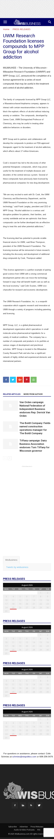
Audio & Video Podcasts (24, 829)
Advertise (24, 826)
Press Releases (37, 826)
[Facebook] (15, 805)
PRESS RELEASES (21, 29)
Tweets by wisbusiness (17, 567)
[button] (50, 22)
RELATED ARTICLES (11, 394)
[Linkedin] (23, 805)
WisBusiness (11, 559)
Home (6, 29)
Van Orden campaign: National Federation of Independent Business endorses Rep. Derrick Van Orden (35, 409)
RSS (38, 829)
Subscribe (12, 826)
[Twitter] (39, 805)
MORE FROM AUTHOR (33, 394)
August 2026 (27, 585)
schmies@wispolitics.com (24, 756)
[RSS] (31, 805)
